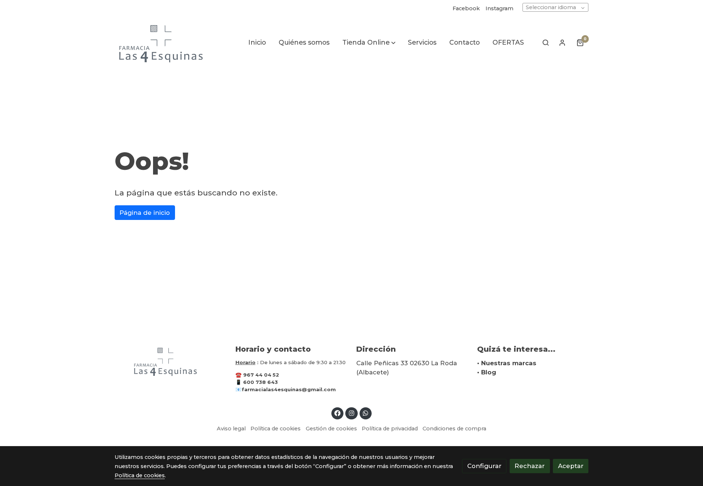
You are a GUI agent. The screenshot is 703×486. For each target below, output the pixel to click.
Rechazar (529, 466)
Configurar (484, 466)
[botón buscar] (545, 42)
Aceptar (571, 466)
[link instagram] (351, 413)
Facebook (466, 8)
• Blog (486, 372)
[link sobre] (170, 361)
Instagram (499, 8)
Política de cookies (275, 428)
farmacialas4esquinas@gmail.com (289, 389)
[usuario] (562, 42)
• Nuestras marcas (506, 363)
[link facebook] (337, 413)
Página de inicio (144, 212)
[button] (369, 42)
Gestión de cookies (331, 428)
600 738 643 (260, 382)
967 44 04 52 (261, 375)
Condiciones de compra (454, 428)
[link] (161, 43)
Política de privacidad (390, 428)
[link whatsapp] (366, 413)
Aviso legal (231, 428)
